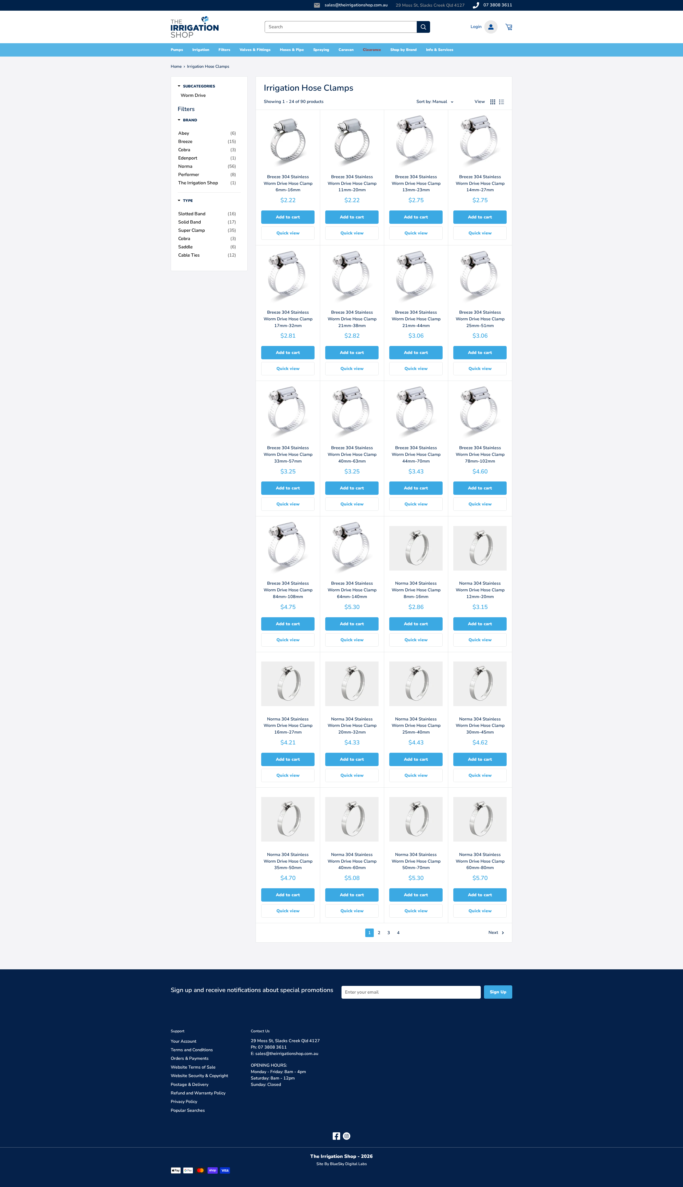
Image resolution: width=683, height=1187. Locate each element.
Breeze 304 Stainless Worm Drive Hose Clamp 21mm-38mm (352, 319)
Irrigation (200, 49)
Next (493, 932)
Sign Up (498, 992)
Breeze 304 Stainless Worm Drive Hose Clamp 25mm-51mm (480, 319)
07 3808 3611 (497, 5)
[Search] (423, 27)
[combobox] (341, 27)
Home (176, 66)
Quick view (288, 233)
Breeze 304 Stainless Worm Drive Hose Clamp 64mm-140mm (352, 590)
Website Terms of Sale (193, 1067)
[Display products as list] (501, 101)
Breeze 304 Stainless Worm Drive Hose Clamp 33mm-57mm (288, 454)
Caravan (346, 49)
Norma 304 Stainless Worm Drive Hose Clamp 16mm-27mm (288, 725)
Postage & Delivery (189, 1085)
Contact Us (260, 1031)
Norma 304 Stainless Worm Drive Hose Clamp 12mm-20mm (480, 590)
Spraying (321, 49)
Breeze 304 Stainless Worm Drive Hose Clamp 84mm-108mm (288, 590)
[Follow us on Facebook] (336, 1136)
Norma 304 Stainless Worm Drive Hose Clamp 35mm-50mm (288, 861)
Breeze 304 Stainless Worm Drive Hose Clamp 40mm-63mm (352, 454)
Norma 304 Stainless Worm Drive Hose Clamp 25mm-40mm (416, 725)
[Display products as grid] (492, 101)
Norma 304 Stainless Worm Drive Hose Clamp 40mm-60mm (352, 861)
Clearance (372, 49)
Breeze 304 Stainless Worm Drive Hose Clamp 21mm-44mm (416, 319)
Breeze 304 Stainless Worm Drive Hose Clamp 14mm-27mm (480, 183)
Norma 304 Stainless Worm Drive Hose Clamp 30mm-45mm (480, 725)
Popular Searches (188, 1110)
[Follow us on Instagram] (346, 1136)
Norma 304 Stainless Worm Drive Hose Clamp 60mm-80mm (480, 861)
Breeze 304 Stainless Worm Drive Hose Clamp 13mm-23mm (416, 183)
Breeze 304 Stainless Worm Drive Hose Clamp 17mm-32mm (288, 319)
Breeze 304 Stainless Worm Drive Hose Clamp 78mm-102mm (480, 454)
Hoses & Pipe (292, 49)
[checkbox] (207, 133)
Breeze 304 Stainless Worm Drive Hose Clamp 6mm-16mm (288, 183)
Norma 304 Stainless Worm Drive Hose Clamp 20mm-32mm (352, 725)
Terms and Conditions (192, 1050)
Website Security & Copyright (199, 1076)
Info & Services (439, 49)
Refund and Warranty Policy (198, 1093)
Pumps (177, 49)
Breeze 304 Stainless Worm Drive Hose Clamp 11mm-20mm (352, 183)
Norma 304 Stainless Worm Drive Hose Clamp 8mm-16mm (416, 590)
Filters (225, 49)
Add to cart (288, 217)
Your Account (183, 1041)
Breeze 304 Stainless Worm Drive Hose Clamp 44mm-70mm (416, 454)
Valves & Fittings (255, 49)
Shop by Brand (403, 49)
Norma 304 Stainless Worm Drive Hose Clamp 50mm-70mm (416, 861)
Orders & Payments (190, 1058)
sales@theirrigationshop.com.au (356, 5)
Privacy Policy (184, 1102)
